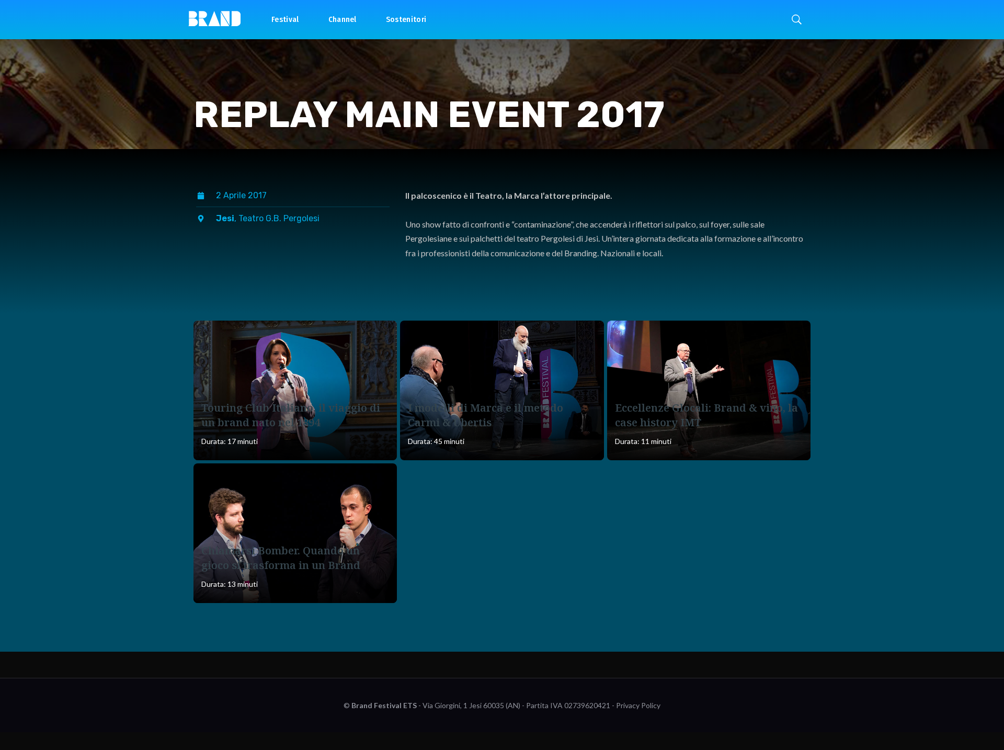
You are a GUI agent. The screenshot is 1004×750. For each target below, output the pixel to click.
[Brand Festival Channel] (214, 18)
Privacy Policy (638, 705)
